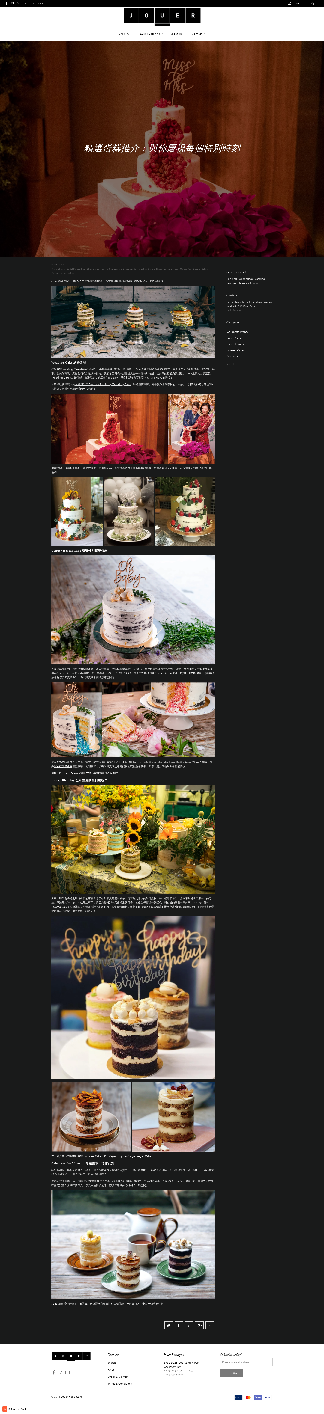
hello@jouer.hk (235, 310)
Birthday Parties (105, 269)
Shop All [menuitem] (125, 33)
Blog (62, 264)
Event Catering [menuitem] (150, 33)
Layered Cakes (121, 269)
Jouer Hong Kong (72, 1396)
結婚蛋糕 (95, 1303)
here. (255, 283)
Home (54, 264)
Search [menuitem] (112, 1362)
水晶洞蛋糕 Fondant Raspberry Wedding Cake (102, 384)
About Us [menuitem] (176, 33)
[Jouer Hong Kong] (162, 24)
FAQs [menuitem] (111, 1369)
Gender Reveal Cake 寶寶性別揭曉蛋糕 (177, 673)
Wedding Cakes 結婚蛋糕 (66, 377)
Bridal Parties (73, 269)
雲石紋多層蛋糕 (63, 766)
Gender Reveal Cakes (159, 269)
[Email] (210, 1325)
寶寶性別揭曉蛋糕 (113, 1303)
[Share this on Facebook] (179, 1325)
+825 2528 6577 (34, 3)
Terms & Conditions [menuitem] (120, 1383)
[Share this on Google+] (199, 1325)
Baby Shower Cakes (197, 269)
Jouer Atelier (235, 338)
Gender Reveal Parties (62, 273)
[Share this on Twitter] (168, 1325)
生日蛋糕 (82, 1303)
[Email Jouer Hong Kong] (18, 3)
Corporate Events (237, 332)
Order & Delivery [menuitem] (118, 1376)
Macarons (232, 356)
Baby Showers (88, 269)
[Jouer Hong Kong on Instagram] (12, 3)
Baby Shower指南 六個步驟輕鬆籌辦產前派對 (91, 773)
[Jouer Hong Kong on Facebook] (6, 3)
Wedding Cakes (138, 269)
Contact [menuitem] (197, 33)
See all (230, 364)
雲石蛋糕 (64, 468)
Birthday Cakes (178, 269)
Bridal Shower (58, 269)
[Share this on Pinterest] (189, 1325)
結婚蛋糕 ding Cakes (66, 369)
